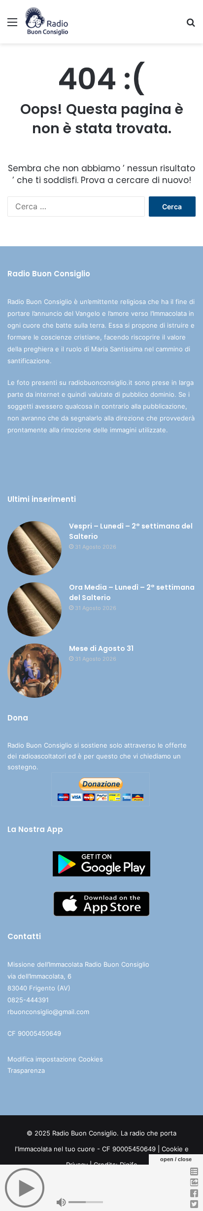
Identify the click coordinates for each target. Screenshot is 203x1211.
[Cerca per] (191, 25)
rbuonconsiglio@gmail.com (48, 1012)
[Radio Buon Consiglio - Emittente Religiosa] (47, 22)
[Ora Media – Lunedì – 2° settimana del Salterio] (34, 609)
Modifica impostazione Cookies (55, 1059)
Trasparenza (26, 1070)
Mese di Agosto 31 (101, 648)
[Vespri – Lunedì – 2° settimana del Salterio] (34, 548)
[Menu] (12, 25)
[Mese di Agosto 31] (34, 670)
